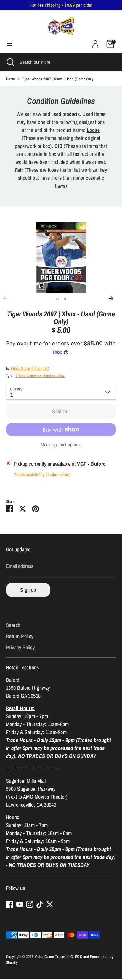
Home (10, 78)
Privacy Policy (20, 647)
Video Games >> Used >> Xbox (40, 375)
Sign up (28, 590)
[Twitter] (49, 904)
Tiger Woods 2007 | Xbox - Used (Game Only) (58, 78)
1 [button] (57, 299)
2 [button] (65, 299)
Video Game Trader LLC (30, 368)
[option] (61, 257)
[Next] (114, 298)
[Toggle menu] (9, 44)
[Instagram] (29, 904)
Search (13, 625)
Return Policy (19, 636)
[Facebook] (9, 904)
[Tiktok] (39, 904)
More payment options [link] (61, 445)
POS (78, 956)
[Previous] (8, 298)
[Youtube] (19, 904)
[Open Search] (9, 62)
